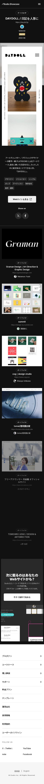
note (4, 754)
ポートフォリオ (22, 13)
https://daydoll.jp (22, 22)
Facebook (27, 754)
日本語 (17, 771)
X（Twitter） (7, 748)
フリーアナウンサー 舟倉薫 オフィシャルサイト (22, 479)
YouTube (27, 748)
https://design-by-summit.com (22, 325)
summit (22, 322)
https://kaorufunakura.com (22, 484)
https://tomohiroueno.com (22, 539)
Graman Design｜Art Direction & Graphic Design (22, 268)
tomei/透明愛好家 (22, 426)
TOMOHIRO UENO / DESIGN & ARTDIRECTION (22, 534)
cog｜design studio (22, 374)
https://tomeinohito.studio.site (22, 429)
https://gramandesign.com (22, 273)
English (27, 771)
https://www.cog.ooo (22, 377)
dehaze (39, 4)
